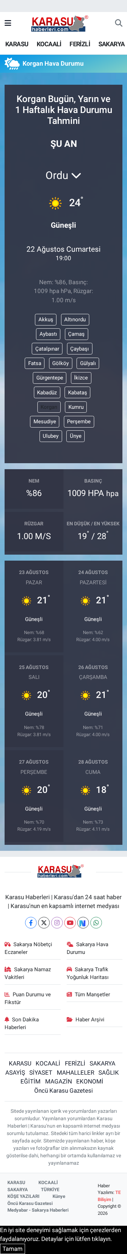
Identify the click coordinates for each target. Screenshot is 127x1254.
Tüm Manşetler (92, 994)
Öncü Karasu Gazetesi (63, 1090)
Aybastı (48, 334)
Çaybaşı (79, 349)
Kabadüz (47, 392)
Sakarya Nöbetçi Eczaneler (29, 948)
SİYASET (40, 1072)
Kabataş (77, 392)
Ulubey (51, 436)
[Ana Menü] (8, 23)
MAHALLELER (75, 1072)
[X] (44, 922)
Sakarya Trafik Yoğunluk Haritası (88, 973)
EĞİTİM (30, 1081)
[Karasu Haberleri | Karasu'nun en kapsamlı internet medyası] (63, 23)
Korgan (49, 407)
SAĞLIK (108, 1072)
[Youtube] (70, 922)
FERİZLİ (79, 44)
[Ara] (118, 23)
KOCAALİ (49, 44)
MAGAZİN (58, 1081)
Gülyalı (88, 363)
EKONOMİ (89, 1081)
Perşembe (79, 421)
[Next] (83, 922)
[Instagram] (57, 922)
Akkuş (45, 319)
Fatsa (34, 363)
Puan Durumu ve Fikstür (28, 998)
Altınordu (75, 319)
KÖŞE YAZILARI (23, 1196)
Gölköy (60, 363)
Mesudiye (45, 421)
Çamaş (76, 334)
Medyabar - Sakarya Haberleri (37, 1210)
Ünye (75, 436)
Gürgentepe (49, 378)
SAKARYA (111, 44)
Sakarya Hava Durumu (88, 948)
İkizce (81, 378)
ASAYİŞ (15, 1072)
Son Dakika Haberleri (22, 1023)
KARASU (16, 44)
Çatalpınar (47, 349)
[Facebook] (31, 922)
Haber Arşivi (89, 1019)
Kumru (76, 407)
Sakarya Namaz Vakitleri (28, 973)
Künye (59, 1196)
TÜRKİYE (50, 1189)
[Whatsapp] (96, 922)
